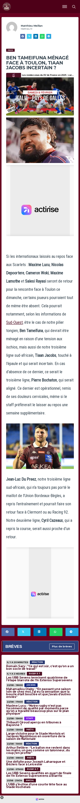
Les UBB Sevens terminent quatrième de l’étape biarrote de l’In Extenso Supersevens (39, 679)
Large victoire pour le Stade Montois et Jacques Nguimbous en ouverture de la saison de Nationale (35, 736)
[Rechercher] (73, 6)
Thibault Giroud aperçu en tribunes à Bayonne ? (33, 724)
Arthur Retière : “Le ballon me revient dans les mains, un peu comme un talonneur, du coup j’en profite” (38, 750)
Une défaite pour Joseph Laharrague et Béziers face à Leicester (35, 763)
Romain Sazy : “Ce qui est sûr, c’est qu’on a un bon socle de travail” (40, 667)
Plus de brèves (62, 646)
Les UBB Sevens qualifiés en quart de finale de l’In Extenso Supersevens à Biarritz (38, 774)
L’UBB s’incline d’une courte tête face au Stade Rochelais (36, 786)
